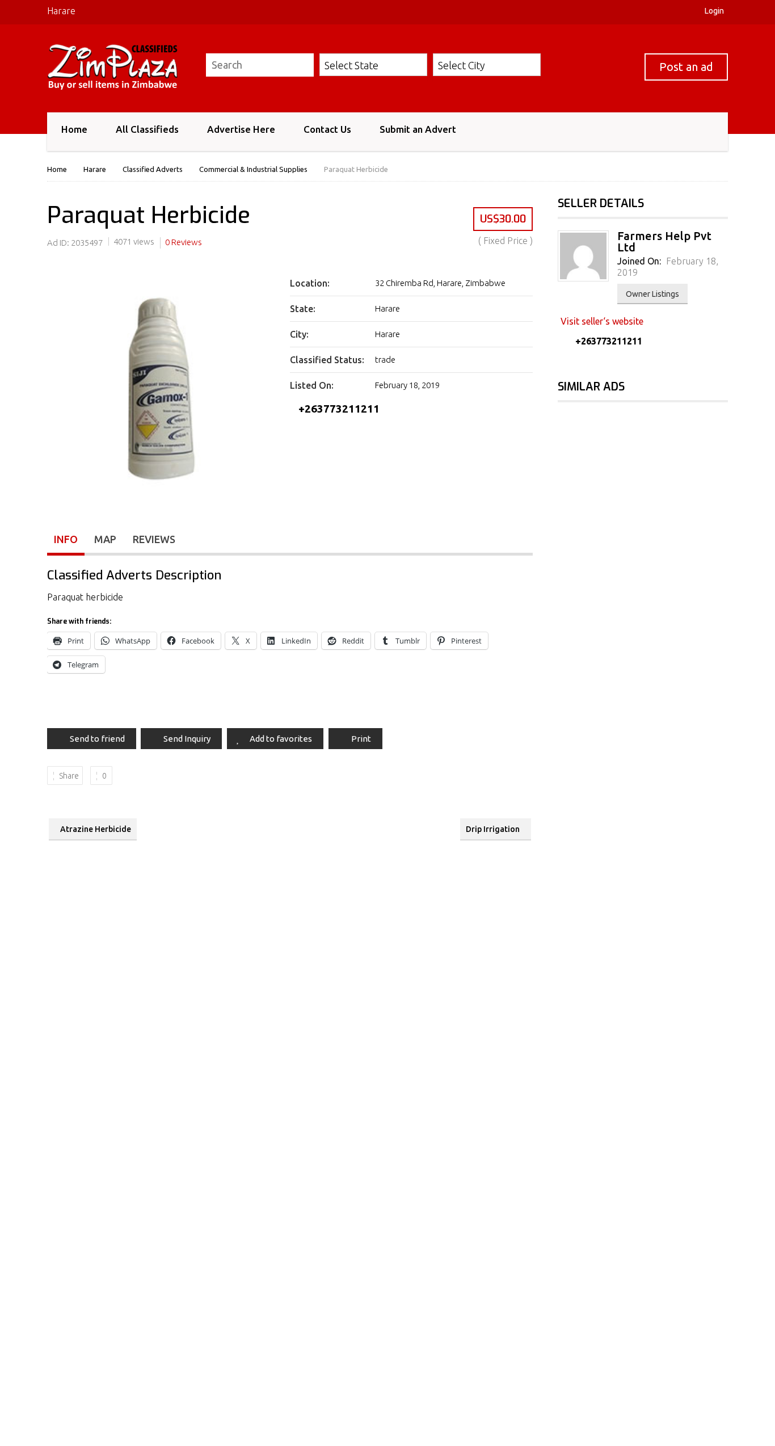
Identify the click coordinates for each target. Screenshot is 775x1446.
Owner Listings (652, 294)
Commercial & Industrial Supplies (253, 169)
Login (714, 10)
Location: (310, 283)
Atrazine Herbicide (95, 829)
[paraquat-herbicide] (161, 389)
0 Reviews (183, 242)
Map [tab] (105, 539)
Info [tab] (66, 539)
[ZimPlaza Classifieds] (119, 67)
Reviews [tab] (154, 539)
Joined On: (639, 261)
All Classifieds (147, 129)
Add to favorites (281, 738)
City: (299, 334)
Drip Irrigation (493, 829)
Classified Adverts (153, 169)
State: (302, 309)
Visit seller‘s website (602, 321)
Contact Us (327, 129)
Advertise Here (241, 129)
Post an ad (686, 66)
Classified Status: (327, 360)
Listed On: (312, 385)
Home (74, 129)
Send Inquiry (186, 738)
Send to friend (97, 738)
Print (361, 738)
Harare (61, 11)
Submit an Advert (418, 129)
